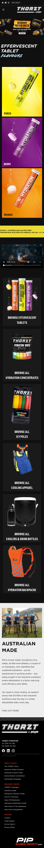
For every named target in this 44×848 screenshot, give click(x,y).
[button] (3, 9)
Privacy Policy (9, 827)
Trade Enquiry (9, 821)
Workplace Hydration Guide (14, 794)
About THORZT (10, 763)
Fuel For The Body (11, 797)
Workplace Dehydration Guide (15, 803)
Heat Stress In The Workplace (15, 806)
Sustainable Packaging (12, 779)
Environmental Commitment (14, 776)
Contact (7, 818)
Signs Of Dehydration (12, 800)
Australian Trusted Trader (13, 773)
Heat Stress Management (13, 809)
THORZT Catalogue (11, 787)
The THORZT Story (11, 766)
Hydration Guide (10, 790)
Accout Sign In (9, 824)
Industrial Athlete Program (14, 769)
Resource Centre (12, 784)
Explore (8, 815)
